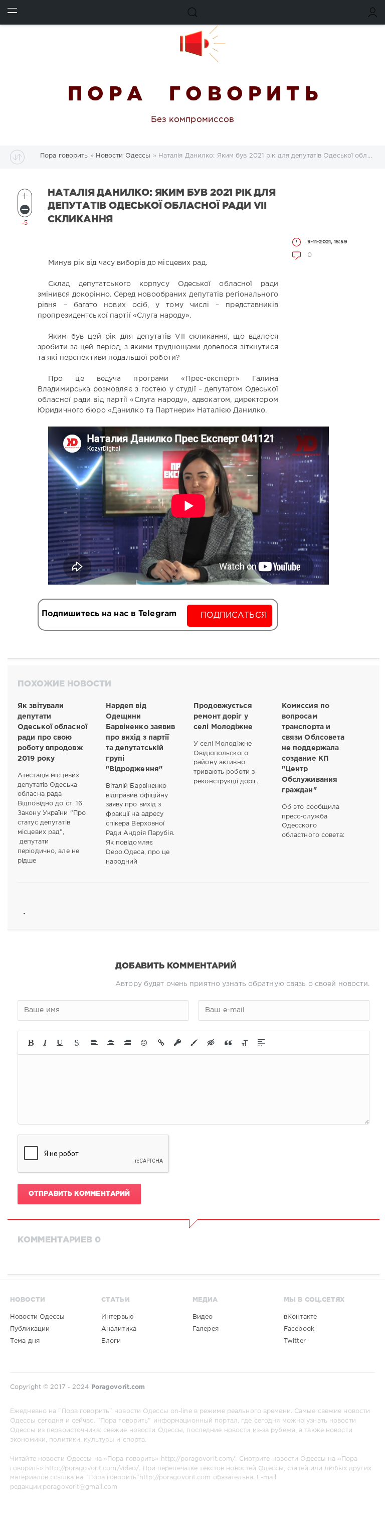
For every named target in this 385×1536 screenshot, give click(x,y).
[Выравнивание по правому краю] (127, 1042)
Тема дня (25, 1341)
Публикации (30, 1329)
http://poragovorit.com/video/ (92, 1468)
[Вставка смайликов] (144, 1042)
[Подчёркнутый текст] (60, 1042)
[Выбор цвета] (194, 1042)
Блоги (111, 1341)
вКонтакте (300, 1317)
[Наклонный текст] (45, 1042)
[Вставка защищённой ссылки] (177, 1042)
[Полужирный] (31, 1042)
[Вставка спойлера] (261, 1042)
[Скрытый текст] (211, 1042)
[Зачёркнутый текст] (76, 1042)
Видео (202, 1317)
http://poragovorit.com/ (198, 1459)
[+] (25, 196)
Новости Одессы (37, 1317)
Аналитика (118, 1329)
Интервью (117, 1317)
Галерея (205, 1329)
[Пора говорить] (192, 44)
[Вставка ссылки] (161, 1042)
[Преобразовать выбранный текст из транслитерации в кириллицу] (244, 1042)
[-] (25, 209)
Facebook (299, 1329)
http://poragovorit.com (175, 1477)
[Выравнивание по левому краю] (94, 1042)
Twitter (295, 1341)
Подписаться (234, 615)
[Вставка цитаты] (228, 1042)
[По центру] (110, 1042)
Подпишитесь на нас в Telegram (109, 614)
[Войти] (372, 12)
